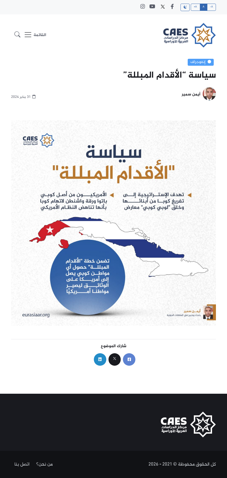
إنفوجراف (197, 62)
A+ (195, 7)
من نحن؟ (44, 464)
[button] (17, 35)
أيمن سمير (191, 94)
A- (211, 7)
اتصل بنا (22, 464)
